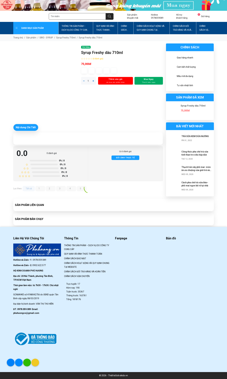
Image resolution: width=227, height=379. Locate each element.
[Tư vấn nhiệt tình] (171, 86)
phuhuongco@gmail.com (26, 313)
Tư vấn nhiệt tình (185, 85)
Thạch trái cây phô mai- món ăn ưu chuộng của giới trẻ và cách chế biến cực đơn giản (196, 170)
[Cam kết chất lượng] (171, 67)
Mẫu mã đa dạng (185, 76)
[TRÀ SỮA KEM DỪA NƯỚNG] (174, 141)
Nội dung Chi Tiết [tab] (26, 127)
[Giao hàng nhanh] (171, 58)
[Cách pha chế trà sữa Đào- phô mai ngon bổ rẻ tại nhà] (174, 187)
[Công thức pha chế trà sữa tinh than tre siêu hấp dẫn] (174, 156)
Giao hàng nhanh (185, 57)
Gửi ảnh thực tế (125, 158)
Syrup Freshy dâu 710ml (193, 105)
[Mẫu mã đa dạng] (171, 76)
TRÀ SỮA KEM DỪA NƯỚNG (195, 136)
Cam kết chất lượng (186, 67)
